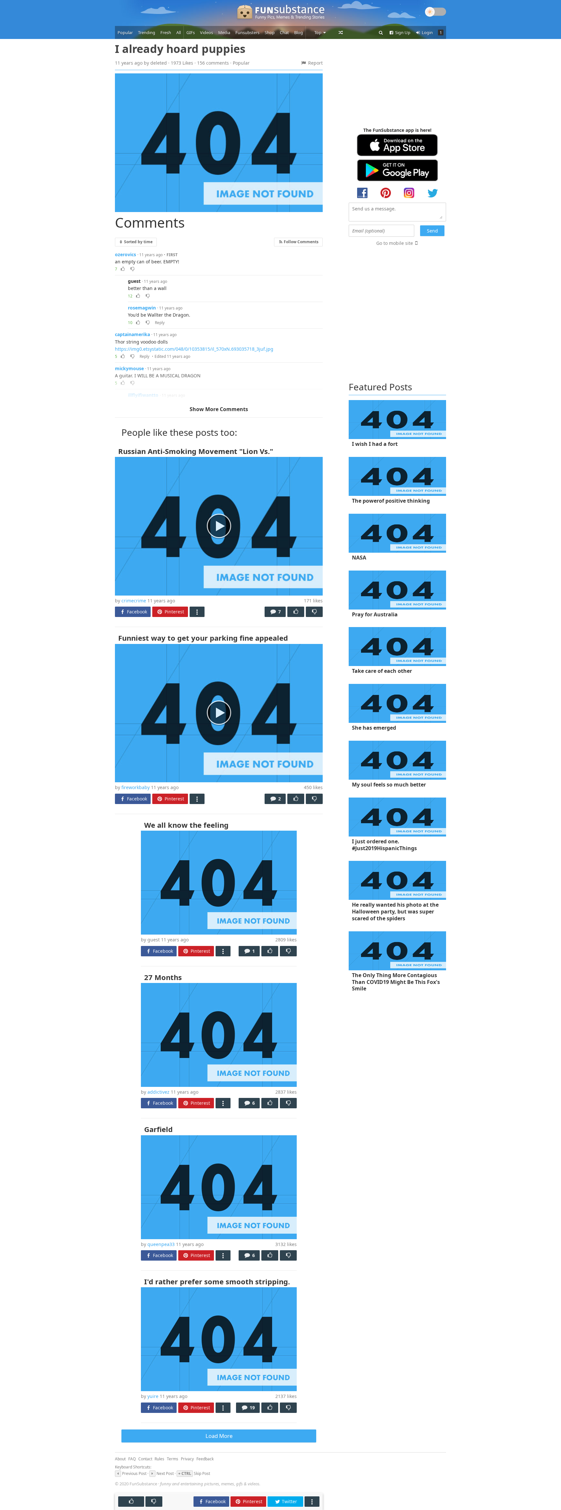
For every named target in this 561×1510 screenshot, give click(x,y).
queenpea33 (161, 1244)
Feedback (205, 1459)
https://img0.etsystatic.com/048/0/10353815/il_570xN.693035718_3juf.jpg (194, 349)
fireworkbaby (135, 787)
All (178, 32)
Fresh (165, 32)
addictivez (158, 1092)
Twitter (288, 1501)
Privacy (187, 1459)
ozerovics (125, 254)
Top (318, 32)
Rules (159, 1459)
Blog (298, 32)
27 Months (163, 977)
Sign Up (402, 32)
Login (427, 32)
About (120, 1459)
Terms (172, 1459)
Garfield (158, 1129)
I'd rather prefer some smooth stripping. (217, 1281)
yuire (152, 1396)
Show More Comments (219, 409)
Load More (219, 1436)
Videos (206, 32)
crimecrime (133, 601)
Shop (270, 32)
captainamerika (132, 334)
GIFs (190, 32)
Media (224, 32)
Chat (284, 32)
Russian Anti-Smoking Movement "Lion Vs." (195, 451)
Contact (145, 1459)
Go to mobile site (394, 243)
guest (134, 281)
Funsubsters (247, 32)
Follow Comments (300, 241)
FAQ (132, 1459)
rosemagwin (142, 308)
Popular (125, 32)
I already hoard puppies (180, 48)
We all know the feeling (186, 825)
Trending (146, 32)
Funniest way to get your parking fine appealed (203, 638)
